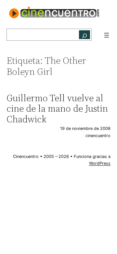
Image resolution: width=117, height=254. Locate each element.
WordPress (99, 163)
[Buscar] (84, 34)
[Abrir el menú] (106, 35)
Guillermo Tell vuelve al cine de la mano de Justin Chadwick (57, 108)
